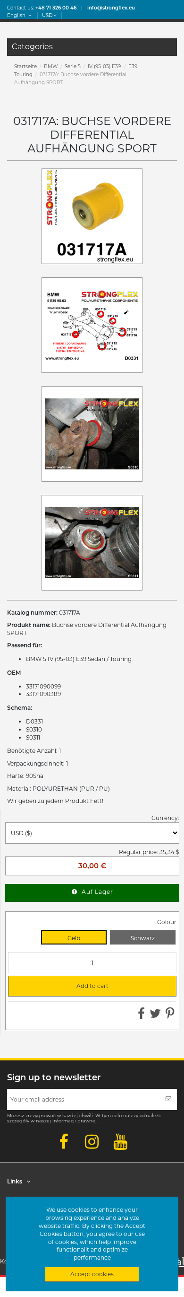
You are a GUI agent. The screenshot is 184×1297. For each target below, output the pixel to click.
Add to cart (62, 986)
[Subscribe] (168, 1099)
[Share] (141, 1015)
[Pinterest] (170, 1015)
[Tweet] (155, 1015)
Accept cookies (92, 1274)
